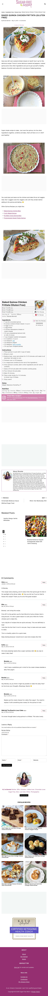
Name (4, 760)
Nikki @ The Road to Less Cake (12, 710)
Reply (43, 582)
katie (3, 645)
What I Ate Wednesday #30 (38, 499)
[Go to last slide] (3, 531)
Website (35, 760)
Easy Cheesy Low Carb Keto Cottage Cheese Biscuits (35, 856)
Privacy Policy (35, 991)
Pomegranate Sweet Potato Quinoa (15, 218)
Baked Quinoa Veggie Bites (12, 211)
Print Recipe (40, 312)
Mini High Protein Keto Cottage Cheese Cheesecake (12, 856)
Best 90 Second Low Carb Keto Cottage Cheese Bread (33, 884)
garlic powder (16, 344)
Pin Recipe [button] (40, 315)
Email (20, 760)
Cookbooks (24, 979)
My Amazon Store (24, 982)
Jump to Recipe (19, 25)
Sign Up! (16, 967)
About (24, 954)
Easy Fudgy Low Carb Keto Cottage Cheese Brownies (11, 828)
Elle (3, 604)
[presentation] (35, 526)
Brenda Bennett (7, 20)
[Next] (45, 531)
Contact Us (24, 977)
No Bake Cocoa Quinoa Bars (12, 215)
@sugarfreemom (17, 397)
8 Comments (23, 20)
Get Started (24, 956)
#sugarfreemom (33, 397)
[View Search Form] (44, 4)
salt (13, 340)
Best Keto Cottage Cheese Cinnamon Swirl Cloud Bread (12, 884)
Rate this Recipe (40, 321)
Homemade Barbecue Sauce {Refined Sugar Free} (10, 500)
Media (24, 959)
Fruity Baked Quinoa (10, 213)
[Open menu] (3, 4)
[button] (36, 323)
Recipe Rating (6, 730)
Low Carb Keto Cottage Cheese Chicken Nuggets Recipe (33, 828)
